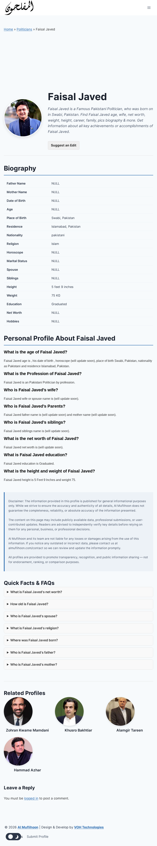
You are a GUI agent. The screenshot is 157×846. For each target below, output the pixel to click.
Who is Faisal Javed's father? (32, 652)
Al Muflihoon (28, 827)
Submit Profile (37, 837)
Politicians (24, 29)
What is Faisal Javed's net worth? (36, 592)
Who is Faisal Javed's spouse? (33, 616)
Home (8, 29)
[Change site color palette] (13, 836)
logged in (31, 798)
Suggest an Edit (63, 145)
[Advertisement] (78, 60)
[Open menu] (148, 8)
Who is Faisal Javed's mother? (33, 664)
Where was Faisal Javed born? (34, 640)
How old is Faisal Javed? (29, 604)
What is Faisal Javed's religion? (34, 628)
